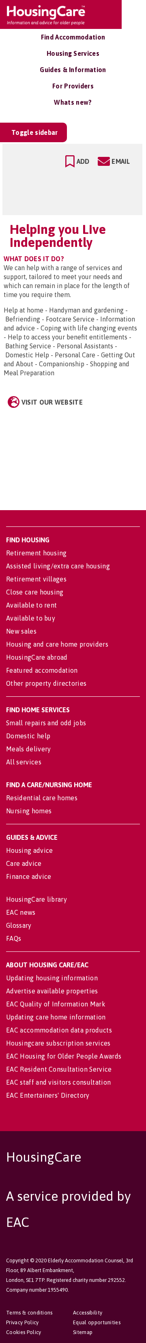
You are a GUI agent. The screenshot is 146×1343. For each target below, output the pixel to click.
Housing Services (73, 53)
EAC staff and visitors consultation (58, 1082)
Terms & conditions (29, 1313)
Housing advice (29, 850)
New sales (21, 631)
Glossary (19, 925)
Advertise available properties (52, 991)
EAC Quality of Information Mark (55, 1004)
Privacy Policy (22, 1322)
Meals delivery (28, 749)
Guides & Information (73, 69)
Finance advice (28, 876)
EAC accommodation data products (59, 1030)
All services (23, 762)
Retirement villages (36, 579)
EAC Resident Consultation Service (59, 1069)
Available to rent (31, 605)
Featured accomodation (42, 670)
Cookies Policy (23, 1332)
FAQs (13, 938)
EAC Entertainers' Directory (48, 1095)
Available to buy (30, 618)
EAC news (21, 912)
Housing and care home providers (57, 644)
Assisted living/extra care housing (58, 566)
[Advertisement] (72, 453)
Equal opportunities (96, 1322)
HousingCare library (36, 899)
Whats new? (73, 102)
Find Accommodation (73, 37)
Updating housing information (52, 978)
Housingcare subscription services (58, 1043)
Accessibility (87, 1313)
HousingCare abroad (37, 657)
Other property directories (46, 683)
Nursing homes (29, 811)
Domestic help (28, 736)
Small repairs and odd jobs (46, 723)
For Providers (73, 86)
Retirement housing (36, 553)
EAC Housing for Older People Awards (63, 1056)
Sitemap (82, 1332)
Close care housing (35, 592)
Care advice (24, 863)
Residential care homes (41, 797)
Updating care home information (56, 1017)
